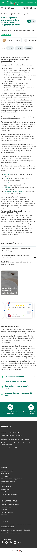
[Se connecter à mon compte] (31, 8)
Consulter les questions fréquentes (11, 533)
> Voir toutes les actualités (9, 448)
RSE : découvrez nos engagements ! (11, 479)
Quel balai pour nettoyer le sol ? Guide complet (15, 442)
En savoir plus (6, 34)
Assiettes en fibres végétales (13, 75)
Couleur (19, 48)
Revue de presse (6, 486)
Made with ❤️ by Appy (18, 551)
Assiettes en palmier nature (13, 83)
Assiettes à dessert (10, 88)
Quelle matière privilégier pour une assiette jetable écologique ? (16, 250)
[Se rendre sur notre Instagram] (6, 542)
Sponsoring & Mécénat (8, 481)
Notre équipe (5, 473)
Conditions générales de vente (10, 504)
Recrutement (5, 484)
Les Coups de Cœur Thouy (9, 494)
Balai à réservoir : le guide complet (11, 438)
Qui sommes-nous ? (7, 471)
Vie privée (4, 509)
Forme (10, 48)
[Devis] (27, 8)
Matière (28, 48)
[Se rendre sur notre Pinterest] (11, 542)
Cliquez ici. (27, 530)
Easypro (3, 492)
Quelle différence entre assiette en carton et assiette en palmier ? (16, 263)
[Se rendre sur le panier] (34, 8)
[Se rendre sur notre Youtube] (19, 542)
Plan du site (4, 515)
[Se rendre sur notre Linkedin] (15, 542)
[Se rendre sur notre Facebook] (2, 542)
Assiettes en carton (10, 68)
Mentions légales (6, 507)
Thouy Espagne (5, 489)
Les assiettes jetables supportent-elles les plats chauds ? (15, 256)
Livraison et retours (7, 512)
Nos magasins (5, 476)
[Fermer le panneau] (35, 3)
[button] (2, 8)
